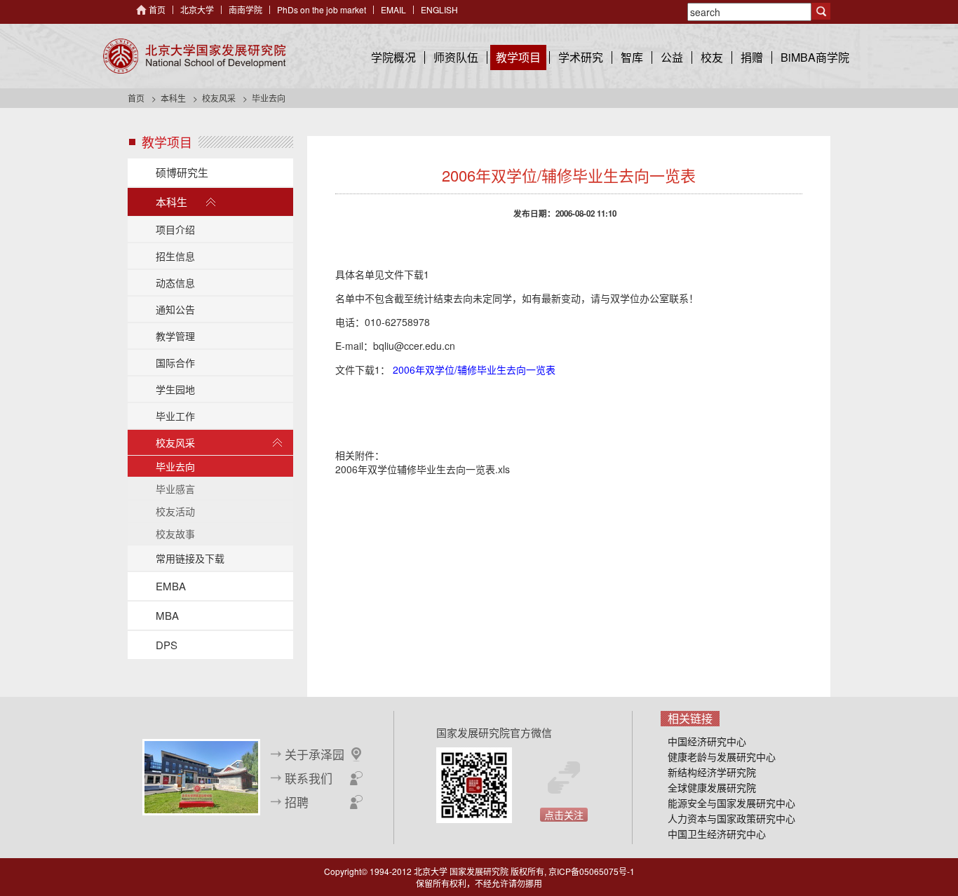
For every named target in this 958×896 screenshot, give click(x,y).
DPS (166, 644)
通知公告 (175, 309)
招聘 (297, 802)
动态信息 (175, 283)
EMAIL (393, 9)
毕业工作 (175, 416)
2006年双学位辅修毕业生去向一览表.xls (422, 469)
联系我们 (308, 778)
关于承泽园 (314, 754)
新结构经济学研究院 (712, 772)
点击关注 (563, 815)
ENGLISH (439, 9)
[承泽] (201, 775)
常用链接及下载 (190, 558)
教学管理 (175, 336)
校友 (712, 57)
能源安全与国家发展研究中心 (731, 803)
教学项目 (518, 57)
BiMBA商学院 (815, 57)
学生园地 (175, 389)
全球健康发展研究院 (712, 787)
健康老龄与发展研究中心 (722, 756)
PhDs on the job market (321, 9)
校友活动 (175, 511)
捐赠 (752, 57)
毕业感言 (175, 489)
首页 (157, 9)
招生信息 (175, 256)
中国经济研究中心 (707, 741)
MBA (167, 615)
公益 (672, 57)
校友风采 (219, 98)
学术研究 (580, 57)
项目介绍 (175, 229)
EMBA (171, 585)
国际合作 (175, 362)
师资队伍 (455, 57)
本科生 (173, 98)
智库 (632, 57)
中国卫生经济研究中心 (717, 834)
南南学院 (245, 9)
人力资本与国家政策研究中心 (731, 818)
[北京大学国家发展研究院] (194, 56)
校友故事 (175, 534)
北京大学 (197, 9)
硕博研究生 (182, 172)
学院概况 (393, 57)
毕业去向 (175, 466)
